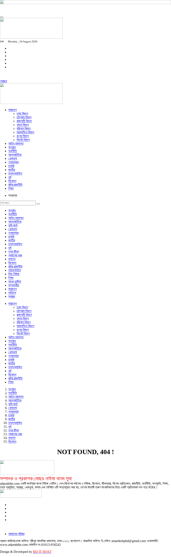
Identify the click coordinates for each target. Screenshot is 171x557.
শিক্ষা (11, 188)
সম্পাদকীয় (13, 285)
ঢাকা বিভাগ (22, 113)
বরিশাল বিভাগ (24, 128)
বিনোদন (12, 181)
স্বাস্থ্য (11, 296)
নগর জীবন (13, 251)
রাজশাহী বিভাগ (24, 121)
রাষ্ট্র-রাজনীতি (15, 184)
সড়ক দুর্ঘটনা (14, 281)
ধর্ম (9, 177)
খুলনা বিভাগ (23, 125)
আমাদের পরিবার (16, 534)
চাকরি (11, 166)
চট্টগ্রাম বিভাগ (24, 117)
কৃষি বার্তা (13, 225)
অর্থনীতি (12, 151)
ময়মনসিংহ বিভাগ (25, 132)
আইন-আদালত (16, 143)
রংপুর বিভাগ (23, 136)
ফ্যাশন (11, 259)
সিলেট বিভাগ (23, 140)
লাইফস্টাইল (14, 270)
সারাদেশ (12, 110)
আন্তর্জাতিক (14, 155)
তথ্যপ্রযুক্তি (15, 173)
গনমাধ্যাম (13, 162)
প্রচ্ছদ (3, 81)
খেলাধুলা (12, 158)
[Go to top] (1, 17)
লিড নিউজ (13, 274)
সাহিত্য (12, 293)
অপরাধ (12, 147)
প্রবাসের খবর (15, 255)
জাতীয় (11, 169)
